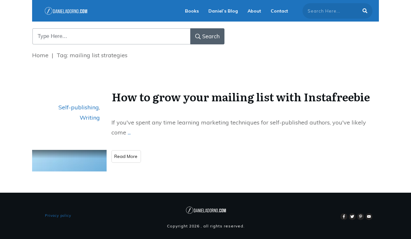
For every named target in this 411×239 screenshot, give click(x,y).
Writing (90, 117)
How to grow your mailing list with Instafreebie (241, 96)
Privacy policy (58, 215)
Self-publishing (78, 107)
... (129, 132)
